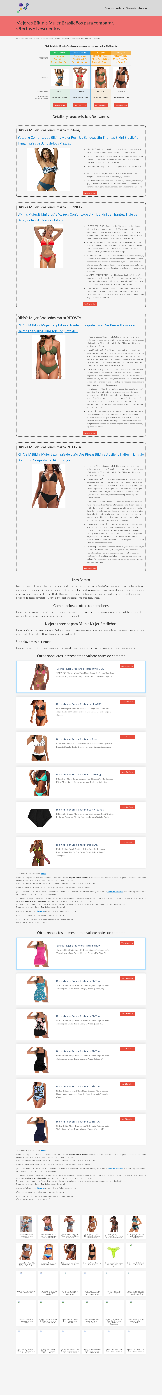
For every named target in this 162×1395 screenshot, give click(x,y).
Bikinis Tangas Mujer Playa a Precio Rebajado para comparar (114, 1264)
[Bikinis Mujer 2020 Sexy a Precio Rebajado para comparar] (70, 1309)
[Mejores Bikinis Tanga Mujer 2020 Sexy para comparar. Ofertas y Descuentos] (48, 1309)
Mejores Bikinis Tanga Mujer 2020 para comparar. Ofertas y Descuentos (92, 1350)
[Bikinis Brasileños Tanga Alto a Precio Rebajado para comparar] (48, 1280)
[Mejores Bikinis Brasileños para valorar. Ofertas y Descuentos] (70, 1280)
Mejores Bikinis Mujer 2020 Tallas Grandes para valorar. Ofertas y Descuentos (70, 1350)
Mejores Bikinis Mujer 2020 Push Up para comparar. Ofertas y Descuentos (26, 1264)
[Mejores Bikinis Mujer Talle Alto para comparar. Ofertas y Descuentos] (70, 1224)
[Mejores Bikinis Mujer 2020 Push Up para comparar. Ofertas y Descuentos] (26, 1252)
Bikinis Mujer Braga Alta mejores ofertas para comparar (26, 1236)
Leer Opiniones (127, 666)
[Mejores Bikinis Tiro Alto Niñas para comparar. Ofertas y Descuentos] (92, 1280)
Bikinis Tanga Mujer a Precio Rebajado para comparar (70, 1263)
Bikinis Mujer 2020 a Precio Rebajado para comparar (135, 1263)
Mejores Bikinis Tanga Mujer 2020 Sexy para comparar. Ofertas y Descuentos (48, 1321)
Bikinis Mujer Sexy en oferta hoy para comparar (113, 1292)
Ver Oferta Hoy (59, 105)
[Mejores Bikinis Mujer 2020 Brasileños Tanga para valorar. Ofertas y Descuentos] (114, 1309)
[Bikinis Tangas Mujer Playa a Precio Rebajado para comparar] (114, 1252)
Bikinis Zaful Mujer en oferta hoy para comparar (26, 1292)
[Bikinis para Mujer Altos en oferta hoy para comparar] (136, 1339)
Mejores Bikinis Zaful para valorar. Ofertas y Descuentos (135, 1321)
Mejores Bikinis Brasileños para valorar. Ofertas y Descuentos (70, 1292)
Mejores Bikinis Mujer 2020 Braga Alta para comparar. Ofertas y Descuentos (48, 1236)
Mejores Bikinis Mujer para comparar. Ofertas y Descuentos (91, 1321)
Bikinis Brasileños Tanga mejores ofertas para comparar (26, 1321)
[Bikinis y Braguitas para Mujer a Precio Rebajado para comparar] (92, 1224)
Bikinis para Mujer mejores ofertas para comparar (48, 1263)
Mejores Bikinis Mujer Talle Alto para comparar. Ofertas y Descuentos (70, 1236)
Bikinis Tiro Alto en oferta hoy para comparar (92, 1263)
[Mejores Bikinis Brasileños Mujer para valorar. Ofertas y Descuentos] (26, 1339)
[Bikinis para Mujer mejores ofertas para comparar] (48, 1252)
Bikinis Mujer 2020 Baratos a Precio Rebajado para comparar (135, 1236)
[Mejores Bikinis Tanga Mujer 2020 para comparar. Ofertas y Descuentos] (92, 1339)
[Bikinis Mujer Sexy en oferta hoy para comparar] (114, 1280)
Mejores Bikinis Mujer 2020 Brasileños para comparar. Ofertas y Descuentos (135, 1292)
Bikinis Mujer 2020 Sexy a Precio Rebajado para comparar (70, 1321)
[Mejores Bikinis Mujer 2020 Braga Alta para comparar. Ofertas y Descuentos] (48, 1224)
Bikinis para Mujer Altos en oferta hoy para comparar (135, 1350)
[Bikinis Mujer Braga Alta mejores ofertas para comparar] (26, 1224)
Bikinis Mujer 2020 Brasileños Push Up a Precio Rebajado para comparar (114, 1236)
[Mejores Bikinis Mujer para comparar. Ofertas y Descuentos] (92, 1309)
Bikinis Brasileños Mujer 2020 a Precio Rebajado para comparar (48, 1350)
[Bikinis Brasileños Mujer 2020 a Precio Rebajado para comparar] (48, 1339)
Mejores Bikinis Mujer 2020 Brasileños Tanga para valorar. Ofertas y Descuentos (113, 1322)
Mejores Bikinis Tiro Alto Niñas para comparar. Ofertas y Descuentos (92, 1292)
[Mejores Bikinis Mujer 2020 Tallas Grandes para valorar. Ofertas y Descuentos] (70, 1339)
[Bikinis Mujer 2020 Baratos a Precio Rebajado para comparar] (136, 1224)
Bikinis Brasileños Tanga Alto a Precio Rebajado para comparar (48, 1292)
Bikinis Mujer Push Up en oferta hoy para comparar (114, 1350)
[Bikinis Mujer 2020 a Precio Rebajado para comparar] (136, 1252)
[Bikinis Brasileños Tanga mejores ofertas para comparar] (26, 1309)
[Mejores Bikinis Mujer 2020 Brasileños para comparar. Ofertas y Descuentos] (136, 1280)
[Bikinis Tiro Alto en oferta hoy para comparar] (92, 1252)
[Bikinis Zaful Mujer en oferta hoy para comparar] (26, 1280)
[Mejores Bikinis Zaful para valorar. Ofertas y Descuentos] (136, 1309)
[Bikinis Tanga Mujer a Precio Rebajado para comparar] (70, 1252)
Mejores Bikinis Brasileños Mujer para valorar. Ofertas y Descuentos (26, 1350)
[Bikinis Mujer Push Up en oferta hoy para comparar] (114, 1339)
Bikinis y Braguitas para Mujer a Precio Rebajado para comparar (92, 1236)
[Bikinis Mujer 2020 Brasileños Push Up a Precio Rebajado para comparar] (114, 1224)
